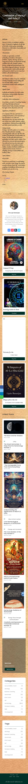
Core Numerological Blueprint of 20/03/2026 (12, 522)
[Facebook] (2, 387)
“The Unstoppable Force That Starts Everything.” (12, 466)
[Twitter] (2, 390)
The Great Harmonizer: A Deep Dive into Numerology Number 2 (13, 445)
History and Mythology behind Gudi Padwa (12, 577)
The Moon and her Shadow (13, 436)
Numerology (9, 21)
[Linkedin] (2, 393)
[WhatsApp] (2, 397)
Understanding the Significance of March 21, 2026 (12, 511)
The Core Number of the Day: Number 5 (12, 532)
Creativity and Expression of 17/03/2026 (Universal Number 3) (13, 623)
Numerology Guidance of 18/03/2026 (12, 611)
